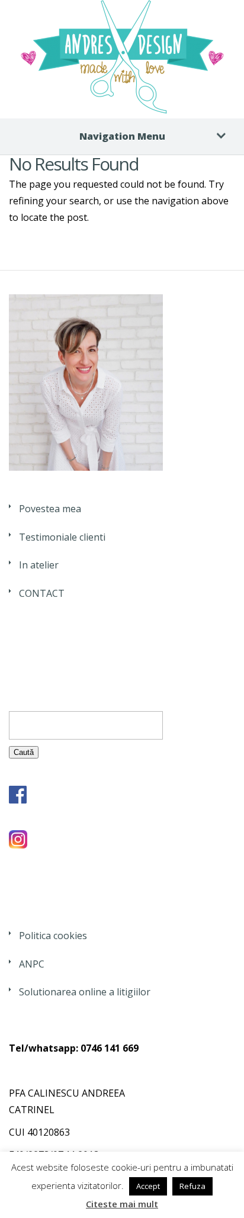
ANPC (31, 963)
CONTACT (42, 593)
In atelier (39, 564)
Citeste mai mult (122, 1204)
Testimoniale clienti (62, 537)
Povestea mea (50, 508)
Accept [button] (148, 1186)
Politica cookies (53, 935)
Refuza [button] (192, 1186)
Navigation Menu (122, 136)
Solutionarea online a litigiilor (84, 991)
